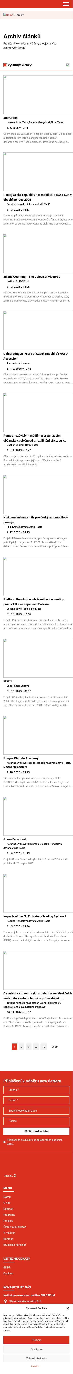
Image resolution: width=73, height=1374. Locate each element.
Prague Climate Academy (20, 758)
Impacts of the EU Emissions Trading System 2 (34, 916)
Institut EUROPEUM (18, 281)
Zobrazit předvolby (36, 1358)
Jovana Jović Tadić (17, 122)
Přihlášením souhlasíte (34, 1141)
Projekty (8, 1220)
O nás (6, 1202)
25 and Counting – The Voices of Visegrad (31, 276)
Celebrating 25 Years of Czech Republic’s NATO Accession (35, 356)
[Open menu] (66, 4)
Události (8, 1209)
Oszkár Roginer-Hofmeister (22, 444)
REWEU (8, 681)
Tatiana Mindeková (17, 1002)
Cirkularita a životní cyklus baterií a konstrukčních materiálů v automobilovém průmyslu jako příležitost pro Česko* (37, 996)
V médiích (9, 1232)
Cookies (34, 1366)
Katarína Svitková (16, 762)
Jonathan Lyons (37, 1002)
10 (44, 1046)
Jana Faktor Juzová (18, 685)
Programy (9, 1214)
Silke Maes (57, 122)
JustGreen (10, 118)
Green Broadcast (14, 839)
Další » (55, 1046)
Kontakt (8, 1239)
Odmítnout (36, 1349)
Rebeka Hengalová (39, 122)
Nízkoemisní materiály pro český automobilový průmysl (35, 520)
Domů (7, 1197)
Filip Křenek (13, 526)
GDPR (7, 1267)
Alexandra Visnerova (18, 363)
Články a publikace (14, 1227)
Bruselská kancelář (14, 1244)
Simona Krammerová (15, 766)
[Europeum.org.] (8, 15)
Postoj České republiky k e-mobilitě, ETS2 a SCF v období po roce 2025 (37, 197)
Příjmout (36, 1339)
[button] (67, 1308)
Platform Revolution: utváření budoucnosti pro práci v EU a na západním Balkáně (34, 602)
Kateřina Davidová (35, 1006)
